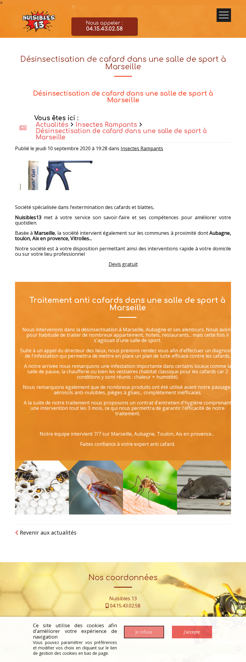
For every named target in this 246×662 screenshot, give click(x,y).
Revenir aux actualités (47, 532)
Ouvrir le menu (224, 15)
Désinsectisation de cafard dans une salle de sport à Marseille (121, 134)
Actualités (52, 124)
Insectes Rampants (106, 124)
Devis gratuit (123, 264)
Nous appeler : (104, 26)
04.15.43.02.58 (125, 605)
